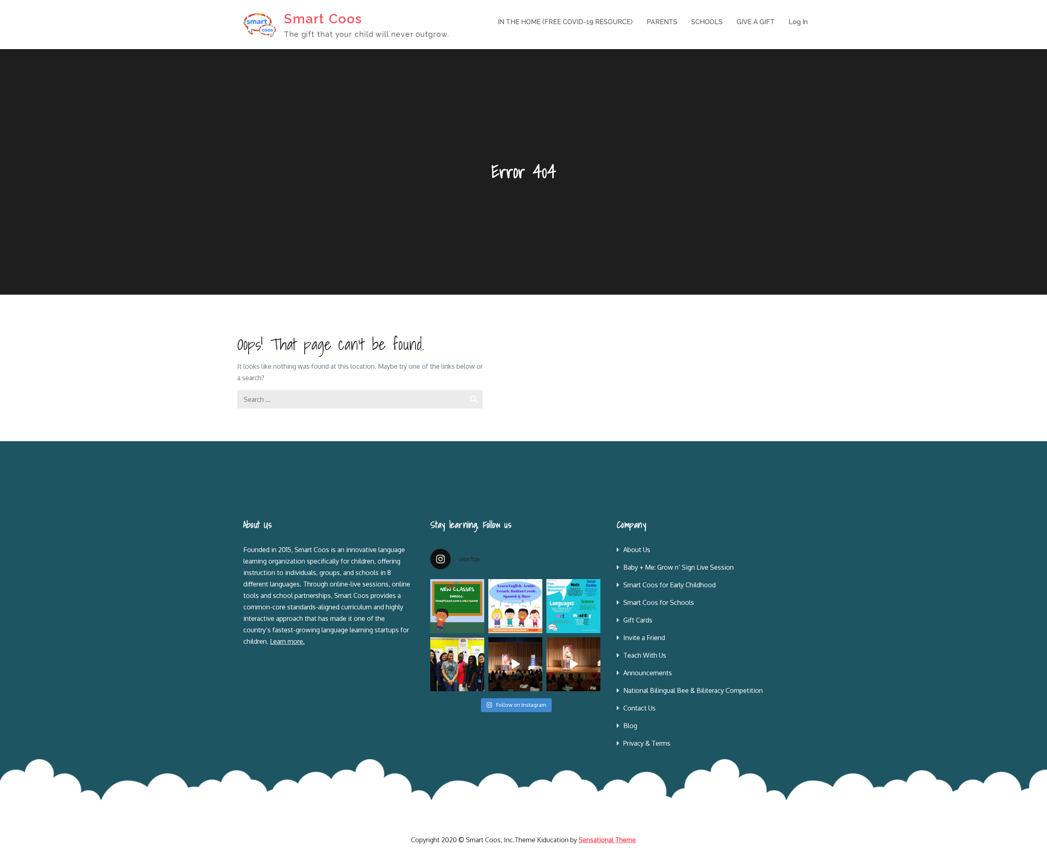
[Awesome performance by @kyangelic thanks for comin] (573, 664)
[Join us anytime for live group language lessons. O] (457, 606)
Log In (798, 22)
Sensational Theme (607, 840)
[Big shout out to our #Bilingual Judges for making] (457, 664)
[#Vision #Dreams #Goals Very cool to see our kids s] (515, 664)
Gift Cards (637, 620)
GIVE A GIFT (756, 22)
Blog (630, 726)
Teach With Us (644, 655)
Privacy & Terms (646, 743)
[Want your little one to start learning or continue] (515, 606)
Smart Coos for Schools (658, 602)
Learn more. (287, 641)
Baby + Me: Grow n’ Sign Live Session (678, 567)
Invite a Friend (644, 638)
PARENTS (662, 22)
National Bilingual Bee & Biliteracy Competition (693, 690)
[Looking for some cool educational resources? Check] (573, 606)
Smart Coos (323, 18)
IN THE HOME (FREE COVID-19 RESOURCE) (565, 22)
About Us (636, 550)
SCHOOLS (707, 22)
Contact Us (639, 708)
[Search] (473, 399)
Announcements (647, 673)
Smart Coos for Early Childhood (669, 585)
